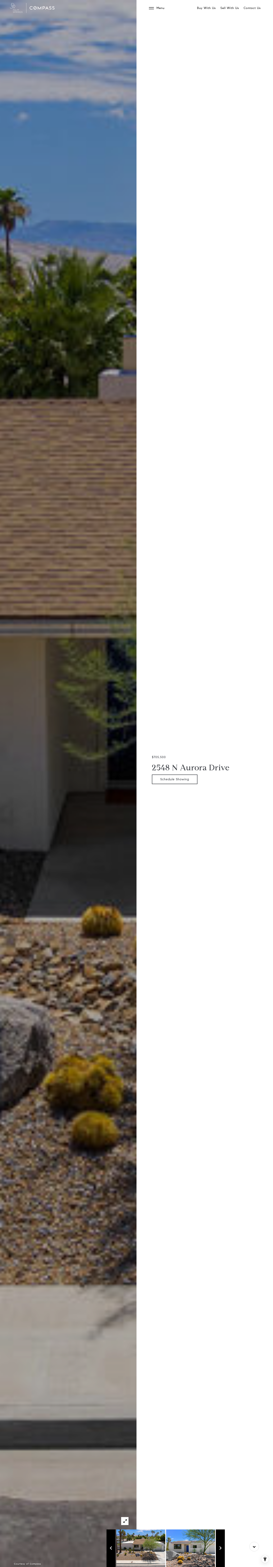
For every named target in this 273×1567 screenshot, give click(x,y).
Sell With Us (229, 8)
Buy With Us (206, 8)
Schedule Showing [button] (174, 779)
